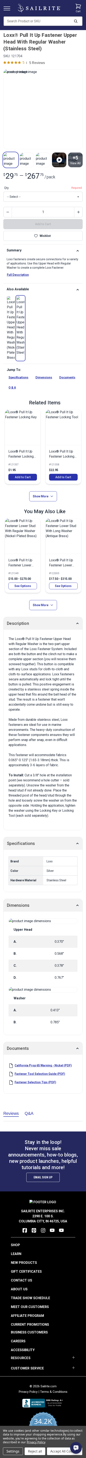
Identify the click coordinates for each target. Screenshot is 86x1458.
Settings (12, 1451)
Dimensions (43, 377)
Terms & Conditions (53, 1392)
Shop (15, 1245)
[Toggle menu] (9, 8)
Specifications (18, 377)
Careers (18, 1341)
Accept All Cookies (64, 1451)
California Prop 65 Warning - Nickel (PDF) (43, 1065)
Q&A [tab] (29, 1113)
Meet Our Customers (30, 1307)
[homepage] (39, 8)
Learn (16, 1254)
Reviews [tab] (11, 1113)
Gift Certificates (26, 1271)
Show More (40, 496)
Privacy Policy (28, 1392)
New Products (24, 1263)
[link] (11, 328)
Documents (67, 377)
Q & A (12, 387)
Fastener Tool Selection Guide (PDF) (40, 1074)
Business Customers (29, 1332)
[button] (10, 160)
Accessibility (23, 1350)
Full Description (18, 274)
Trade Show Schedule (30, 1298)
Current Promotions (30, 1325)
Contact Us (21, 1280)
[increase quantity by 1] (78, 212)
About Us (19, 1289)
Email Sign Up (43, 1177)
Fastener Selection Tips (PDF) (35, 1082)
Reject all (35, 1451)
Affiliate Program (27, 1316)
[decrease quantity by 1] (8, 212)
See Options (22, 586)
